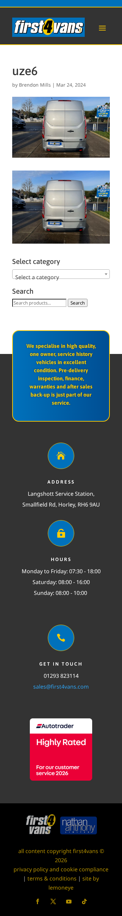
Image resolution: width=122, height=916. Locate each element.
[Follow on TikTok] (84, 901)
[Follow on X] (53, 901)
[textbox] (61, 277)
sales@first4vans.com (61, 686)
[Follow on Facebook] (37, 901)
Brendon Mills (35, 85)
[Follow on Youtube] (68, 901)
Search (77, 303)
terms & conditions (52, 878)
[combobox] (61, 274)
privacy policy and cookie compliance (61, 869)
